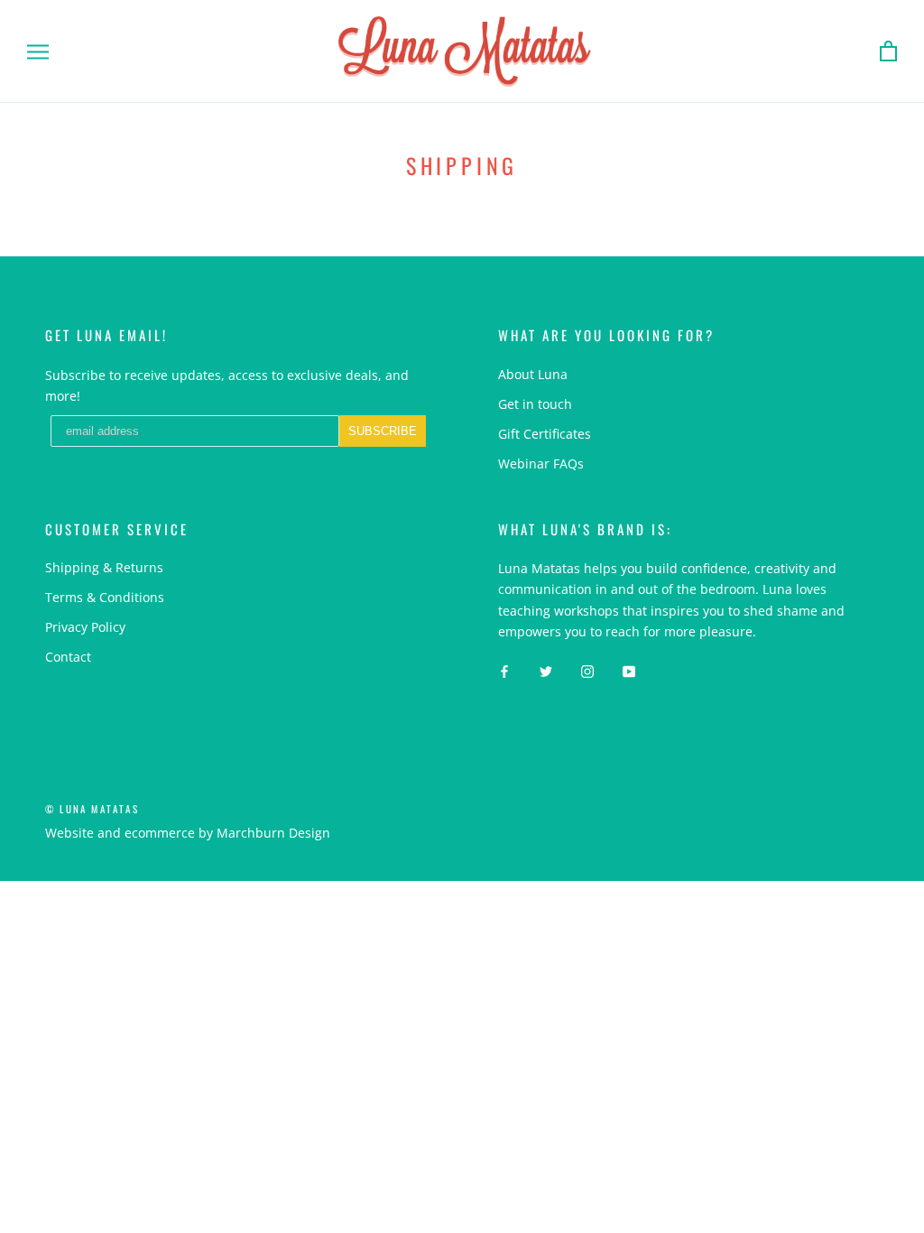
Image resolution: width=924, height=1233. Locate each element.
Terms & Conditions (104, 597)
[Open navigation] (38, 52)
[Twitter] (546, 670)
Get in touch (535, 404)
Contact (68, 656)
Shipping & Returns (104, 567)
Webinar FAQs (541, 463)
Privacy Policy (85, 626)
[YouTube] (629, 670)
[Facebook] (504, 670)
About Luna (533, 374)
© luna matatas (92, 809)
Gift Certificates (544, 433)
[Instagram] (587, 670)
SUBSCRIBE (382, 431)
